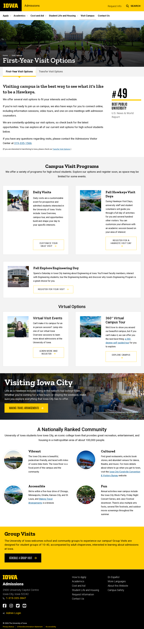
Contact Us (104, 15)
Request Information (83, 594)
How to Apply (79, 577)
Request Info (115, 6)
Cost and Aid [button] (37, 15)
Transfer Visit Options (51, 71)
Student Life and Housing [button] (62, 15)
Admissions (32, 5)
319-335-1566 (23, 143)
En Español (113, 577)
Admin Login (13, 613)
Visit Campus (87, 15)
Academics (78, 581)
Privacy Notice (8, 627)
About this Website (118, 585)
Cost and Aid (78, 585)
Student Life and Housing (85, 590)
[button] (133, 5)
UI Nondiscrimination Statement (30, 627)
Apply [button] (6, 15)
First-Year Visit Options (19, 71)
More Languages (117, 581)
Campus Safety (116, 590)
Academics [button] (19, 15)
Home (5, 55)
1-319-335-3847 (16, 598)
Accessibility (51, 627)
